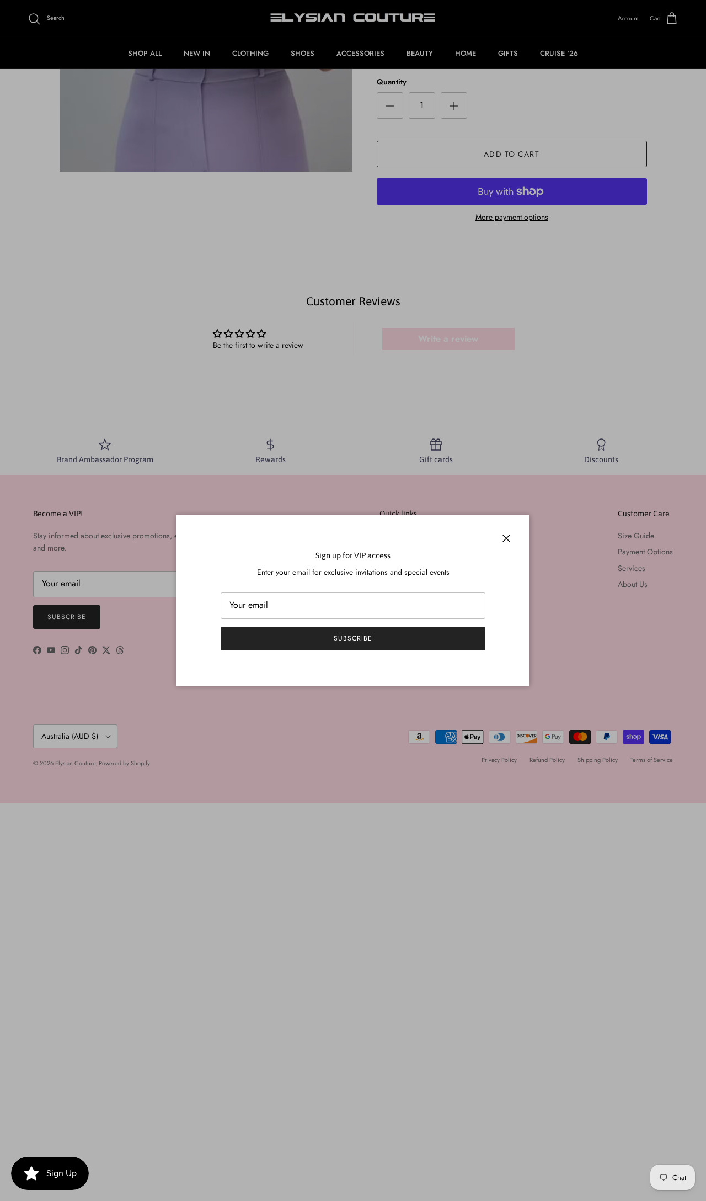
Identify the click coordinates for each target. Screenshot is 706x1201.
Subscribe (353, 638)
